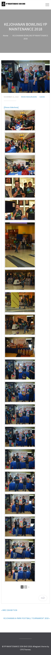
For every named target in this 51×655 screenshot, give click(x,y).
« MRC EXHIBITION (9, 610)
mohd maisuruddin (29, 97)
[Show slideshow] (11, 107)
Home (5, 35)
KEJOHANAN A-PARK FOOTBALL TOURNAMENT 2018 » (26, 618)
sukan (42, 97)
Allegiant (37, 646)
